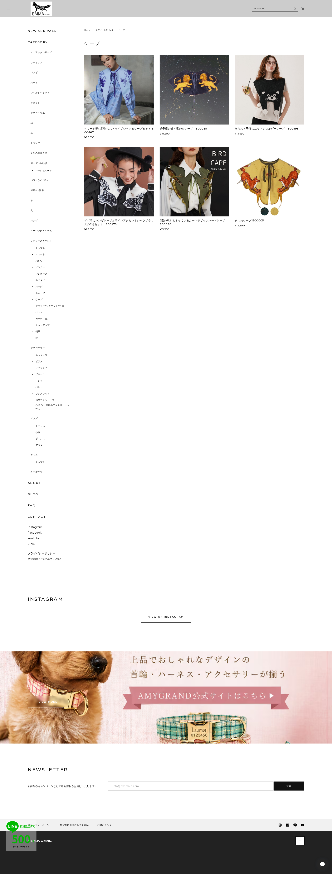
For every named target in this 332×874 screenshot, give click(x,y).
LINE (31, 544)
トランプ (35, 143)
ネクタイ (40, 280)
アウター (40, 445)
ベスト (39, 312)
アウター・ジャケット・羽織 (50, 305)
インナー (40, 267)
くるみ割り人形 (39, 153)
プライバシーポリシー (41, 553)
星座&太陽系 (37, 190)
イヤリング (41, 367)
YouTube (34, 538)
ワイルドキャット (40, 92)
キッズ (34, 454)
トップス (40, 248)
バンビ (34, 72)
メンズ (34, 418)
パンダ (34, 220)
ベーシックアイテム (41, 230)
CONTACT (37, 516)
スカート (40, 254)
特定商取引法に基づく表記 (44, 559)
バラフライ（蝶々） (40, 180)
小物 (38, 432)
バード (34, 82)
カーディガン (43, 318)
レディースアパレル (41, 240)
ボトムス (40, 438)
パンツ (39, 260)
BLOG (33, 494)
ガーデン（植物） (39, 163)
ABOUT (34, 483)
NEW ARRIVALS (42, 31)
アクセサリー (38, 347)
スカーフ (40, 292)
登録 (289, 785)
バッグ (39, 286)
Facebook (35, 532)
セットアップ (43, 325)
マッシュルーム (44, 170)
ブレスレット (43, 393)
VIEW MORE (47, 701)
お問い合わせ (104, 825)
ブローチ (40, 374)
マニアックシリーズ (41, 52)
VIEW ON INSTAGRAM (165, 616)
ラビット (35, 102)
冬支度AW (36, 471)
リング (39, 380)
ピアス (39, 361)
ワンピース (41, 273)
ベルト (39, 387)
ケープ (39, 299)
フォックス (36, 62)
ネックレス (41, 355)
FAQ (32, 505)
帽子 (38, 331)
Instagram (35, 527)
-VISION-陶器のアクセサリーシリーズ (53, 407)
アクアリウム (38, 112)
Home (87, 30)
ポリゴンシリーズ (45, 400)
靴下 (38, 338)
